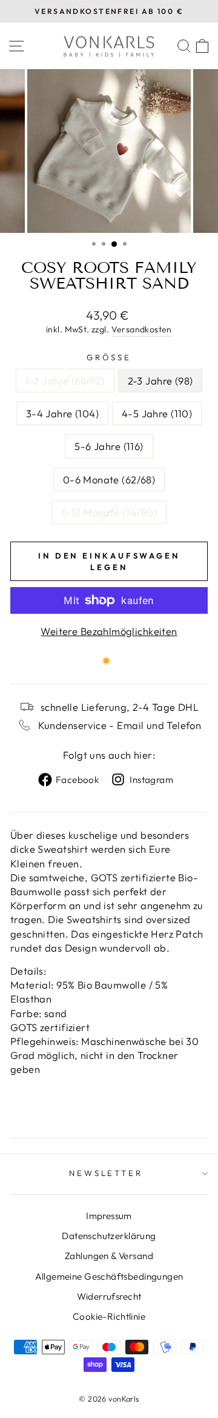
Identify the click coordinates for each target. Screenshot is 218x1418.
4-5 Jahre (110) (157, 413)
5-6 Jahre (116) (108, 446)
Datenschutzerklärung (109, 1236)
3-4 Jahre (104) (62, 413)
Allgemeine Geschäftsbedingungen (109, 1276)
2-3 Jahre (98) (160, 380)
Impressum (109, 1215)
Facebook (77, 779)
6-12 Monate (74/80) (109, 512)
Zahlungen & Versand (109, 1256)
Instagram (151, 779)
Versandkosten (141, 329)
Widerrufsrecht (109, 1296)
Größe (109, 357)
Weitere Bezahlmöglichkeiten (109, 631)
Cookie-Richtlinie (109, 1316)
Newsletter (106, 1173)
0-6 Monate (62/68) (109, 479)
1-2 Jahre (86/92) (65, 380)
